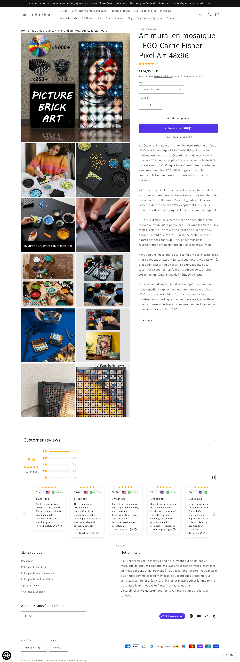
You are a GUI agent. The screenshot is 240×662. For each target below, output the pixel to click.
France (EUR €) (32, 647)
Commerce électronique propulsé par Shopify (65, 660)
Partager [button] (148, 320)
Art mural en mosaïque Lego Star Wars (82, 30)
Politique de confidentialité (37, 579)
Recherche (27, 560)
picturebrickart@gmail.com (139, 590)
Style (141, 82)
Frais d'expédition (163, 76)
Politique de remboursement (37, 573)
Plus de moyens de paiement (178, 137)
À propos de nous (31, 585)
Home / (26, 30)
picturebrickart (36, 660)
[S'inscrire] (82, 615)
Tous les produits (43, 30)
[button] (201, 14)
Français (57, 647)
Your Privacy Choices (33, 591)
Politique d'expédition (34, 567)
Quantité (143, 98)
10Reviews (31, 471)
